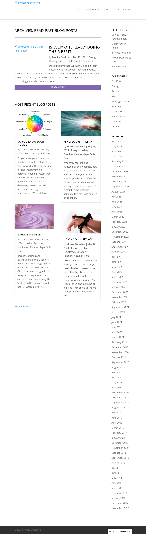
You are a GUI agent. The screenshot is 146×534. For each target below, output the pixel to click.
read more (57, 87)
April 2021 (116, 332)
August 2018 (118, 463)
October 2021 (118, 302)
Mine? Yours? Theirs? (78, 141)
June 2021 (116, 322)
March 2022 (117, 277)
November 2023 (120, 176)
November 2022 (120, 236)
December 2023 (119, 171)
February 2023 (119, 221)
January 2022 (118, 287)
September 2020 (120, 362)
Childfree (116, 81)
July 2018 (116, 467)
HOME (79, 10)
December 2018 (119, 442)
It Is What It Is (118, 66)
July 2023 (116, 196)
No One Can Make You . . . (80, 239)
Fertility (115, 91)
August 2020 (118, 367)
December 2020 (119, 347)
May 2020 (116, 382)
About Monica (92, 10)
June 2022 (116, 261)
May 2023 (116, 206)
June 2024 (116, 141)
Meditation (23, 247)
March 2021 (117, 337)
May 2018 (116, 477)
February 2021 (119, 342)
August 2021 (118, 312)
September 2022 (120, 246)
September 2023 (120, 186)
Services (107, 10)
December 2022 (119, 231)
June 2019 (116, 417)
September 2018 (120, 457)
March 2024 (117, 156)
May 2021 (116, 327)
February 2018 (119, 493)
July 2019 (116, 412)
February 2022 (119, 282)
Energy (93, 57)
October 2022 (118, 241)
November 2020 (120, 352)
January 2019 (118, 437)
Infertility (116, 106)
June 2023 (116, 201)
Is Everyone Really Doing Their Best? (74, 49)
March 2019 (117, 427)
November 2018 (120, 447)
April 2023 (116, 211)
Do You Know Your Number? (30, 143)
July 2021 (116, 317)
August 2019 (118, 407)
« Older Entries (22, 306)
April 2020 (116, 387)
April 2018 (116, 482)
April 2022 (116, 272)
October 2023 (118, 181)
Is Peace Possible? (29, 234)
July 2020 (116, 372)
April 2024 (116, 151)
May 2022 (116, 267)
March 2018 (117, 488)
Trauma (115, 126)
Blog (117, 10)
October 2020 (118, 357)
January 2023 (118, 226)
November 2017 (120, 508)
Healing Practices (58, 61)
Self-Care (73, 61)
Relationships (32, 153)
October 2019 (118, 397)
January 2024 (118, 166)
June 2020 (116, 377)
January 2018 (118, 498)
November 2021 (120, 297)
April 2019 (116, 422)
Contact (127, 10)
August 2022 (118, 251)
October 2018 (118, 452)
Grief (114, 96)
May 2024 (116, 146)
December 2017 (119, 503)
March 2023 (117, 216)
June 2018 (116, 472)
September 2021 (120, 307)
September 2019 (120, 402)
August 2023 (118, 191)
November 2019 (120, 392)
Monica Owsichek (61, 57)
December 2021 (119, 292)
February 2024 (119, 161)
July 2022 (116, 256)
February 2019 (119, 432)
